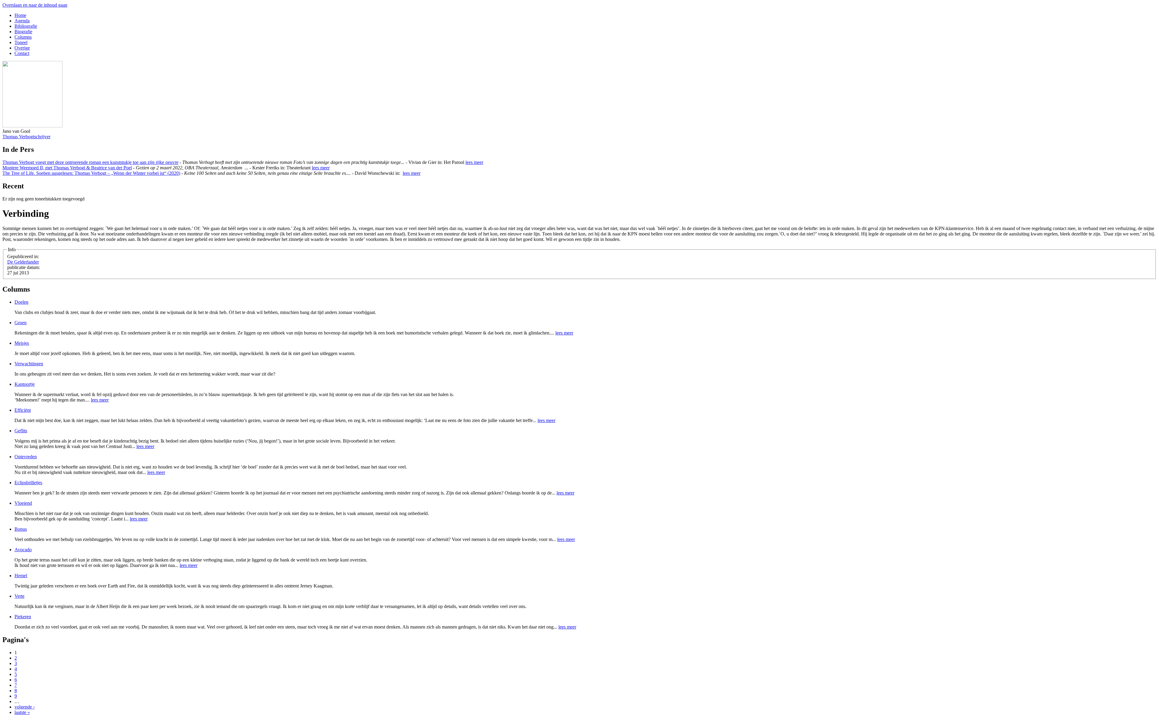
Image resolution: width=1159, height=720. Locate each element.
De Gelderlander (23, 261)
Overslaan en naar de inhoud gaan (34, 5)
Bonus (20, 529)
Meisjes (21, 343)
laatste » (22, 712)
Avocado (23, 549)
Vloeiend (23, 503)
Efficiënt (22, 410)
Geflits (20, 430)
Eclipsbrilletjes (28, 482)
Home (20, 15)
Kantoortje (24, 384)
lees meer (474, 162)
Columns (23, 37)
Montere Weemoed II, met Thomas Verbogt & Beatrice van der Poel (67, 167)
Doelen (21, 302)
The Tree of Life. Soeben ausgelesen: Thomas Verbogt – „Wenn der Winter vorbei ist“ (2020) (91, 173)
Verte (19, 596)
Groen (20, 322)
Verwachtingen (28, 363)
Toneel (20, 42)
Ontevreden (25, 456)
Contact (21, 53)
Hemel (20, 575)
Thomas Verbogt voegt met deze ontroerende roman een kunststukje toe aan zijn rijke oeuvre (90, 162)
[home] (32, 125)
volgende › (24, 706)
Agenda (22, 20)
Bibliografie (25, 26)
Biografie (23, 31)
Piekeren (22, 616)
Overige (22, 47)
